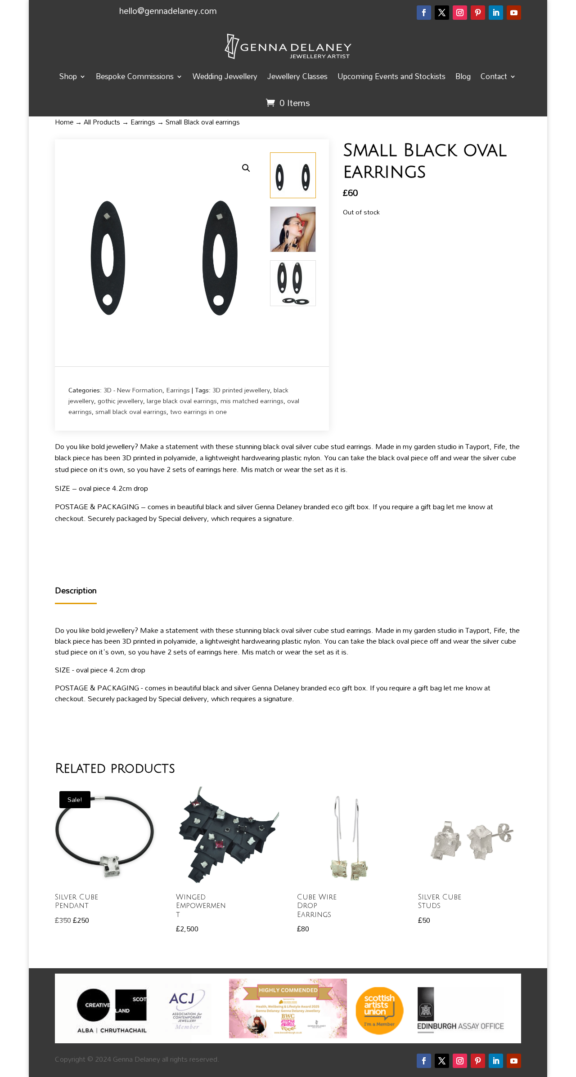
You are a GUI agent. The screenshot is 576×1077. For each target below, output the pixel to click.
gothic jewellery (120, 401)
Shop (68, 76)
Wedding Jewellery (225, 76)
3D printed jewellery (241, 390)
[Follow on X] (442, 12)
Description (76, 590)
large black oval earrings (182, 401)
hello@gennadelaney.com (168, 10)
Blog (463, 76)
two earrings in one (198, 411)
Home (64, 122)
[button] (246, 168)
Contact (494, 76)
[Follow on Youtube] (514, 12)
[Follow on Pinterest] (478, 12)
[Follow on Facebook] (424, 12)
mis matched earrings (252, 401)
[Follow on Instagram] (460, 12)
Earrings (142, 122)
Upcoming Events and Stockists (392, 76)
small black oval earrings (130, 411)
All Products (102, 122)
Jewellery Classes (297, 76)
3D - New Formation (133, 390)
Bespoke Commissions (135, 76)
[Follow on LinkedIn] (496, 12)
